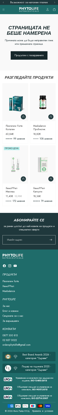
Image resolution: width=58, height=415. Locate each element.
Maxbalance (8, 291)
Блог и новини (10, 311)
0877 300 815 (10, 335)
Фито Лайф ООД (21, 411)
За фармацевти (10, 321)
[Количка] (54, 9)
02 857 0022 (9, 340)
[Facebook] (4, 266)
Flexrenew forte (10, 281)
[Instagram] (10, 266)
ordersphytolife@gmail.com (16, 345)
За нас (6, 306)
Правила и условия (42, 411)
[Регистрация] (51, 240)
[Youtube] (15, 266)
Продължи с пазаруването (29, 55)
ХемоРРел (8, 286)
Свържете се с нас (12, 316)
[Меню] (3, 9)
